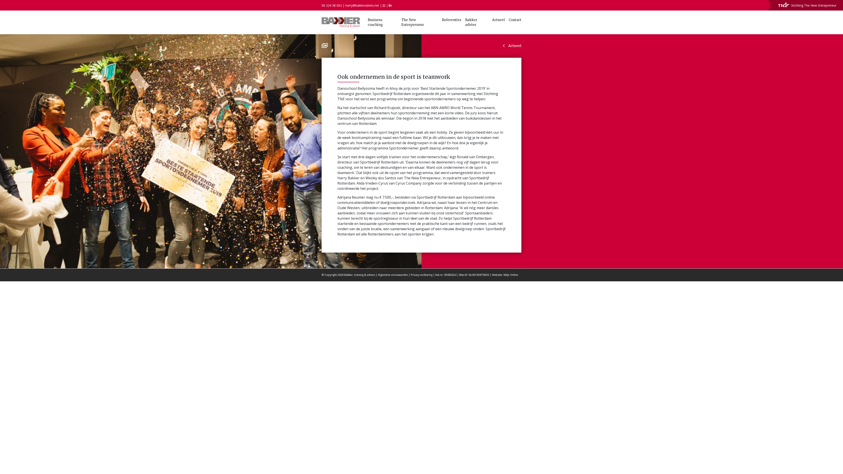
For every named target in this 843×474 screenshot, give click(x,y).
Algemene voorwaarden (393, 275)
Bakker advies (471, 22)
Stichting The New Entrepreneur (813, 5)
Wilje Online (510, 275)
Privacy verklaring (421, 275)
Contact (515, 20)
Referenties (451, 20)
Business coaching (375, 22)
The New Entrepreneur (412, 22)
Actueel (498, 20)
